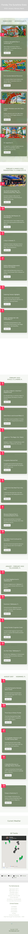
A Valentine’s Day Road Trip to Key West (13, 488)
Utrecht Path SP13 (14, 897)
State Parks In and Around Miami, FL (14, 415)
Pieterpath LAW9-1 (14, 892)
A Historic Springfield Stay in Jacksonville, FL (12, 42)
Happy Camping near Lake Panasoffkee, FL (11, 318)
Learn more (7, 53)
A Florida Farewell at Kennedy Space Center (13, 688)
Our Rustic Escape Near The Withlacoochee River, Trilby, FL (12, 191)
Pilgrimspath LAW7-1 (14, 889)
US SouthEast (14, 910)
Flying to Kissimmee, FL (11, 793)
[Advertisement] (14, 356)
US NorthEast (14, 908)
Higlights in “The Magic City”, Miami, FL (14, 438)
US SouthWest (14, 911)
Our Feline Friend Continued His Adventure (13, 539)
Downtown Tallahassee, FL (11, 604)
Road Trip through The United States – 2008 (14, 916)
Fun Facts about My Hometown (14, 901)
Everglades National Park (11, 460)
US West (14, 913)
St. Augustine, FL (8, 143)
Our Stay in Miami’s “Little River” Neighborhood (13, 391)
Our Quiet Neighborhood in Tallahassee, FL (11, 580)
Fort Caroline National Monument (13, 76)
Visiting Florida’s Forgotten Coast (13, 627)
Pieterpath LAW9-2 (14, 894)
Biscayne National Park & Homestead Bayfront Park (11, 515)
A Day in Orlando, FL (9, 240)
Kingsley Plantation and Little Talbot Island (14, 109)
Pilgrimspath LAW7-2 (14, 890)
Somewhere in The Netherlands (14, 899)
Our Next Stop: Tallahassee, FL (12, 651)
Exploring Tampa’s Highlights (12, 294)
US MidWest (14, 906)
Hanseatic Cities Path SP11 (14, 895)
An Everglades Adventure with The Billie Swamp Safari (13, 738)
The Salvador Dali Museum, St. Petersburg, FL (12, 216)
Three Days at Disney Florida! (13, 713)
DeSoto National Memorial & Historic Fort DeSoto (12, 266)
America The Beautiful (14, 915)
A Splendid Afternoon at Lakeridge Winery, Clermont (12, 765)
